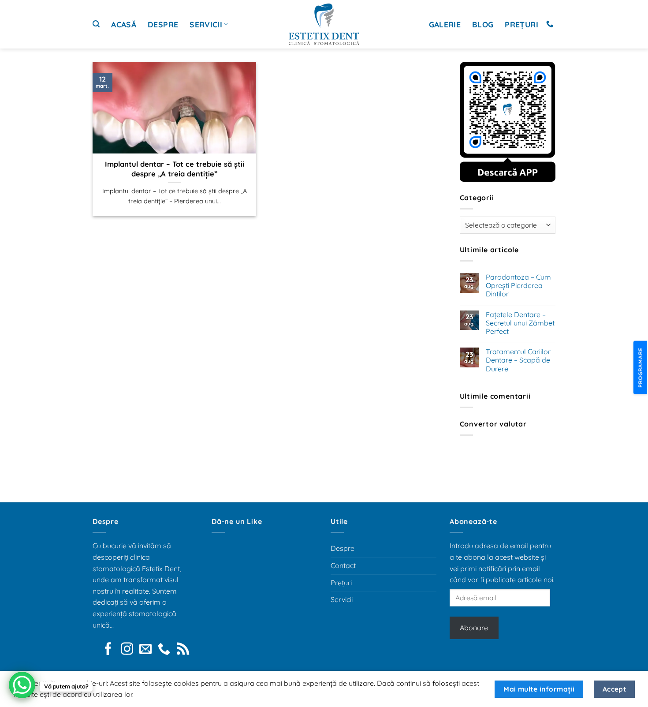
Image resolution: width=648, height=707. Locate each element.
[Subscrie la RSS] (183, 650)
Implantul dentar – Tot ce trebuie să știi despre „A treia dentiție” (174, 168)
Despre (163, 24)
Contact (343, 565)
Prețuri (521, 24)
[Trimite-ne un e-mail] (145, 650)
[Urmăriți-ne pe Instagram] (127, 650)
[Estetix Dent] (324, 24)
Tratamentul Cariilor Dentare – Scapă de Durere (518, 360)
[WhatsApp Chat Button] (22, 685)
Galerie (445, 24)
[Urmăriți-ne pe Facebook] (108, 650)
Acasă (123, 24)
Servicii (206, 24)
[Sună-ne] (549, 24)
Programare (640, 367)
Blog (482, 24)
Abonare (474, 627)
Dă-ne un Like (237, 521)
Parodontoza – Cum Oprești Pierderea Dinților (518, 285)
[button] (96, 24)
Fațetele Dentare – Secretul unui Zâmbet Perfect (520, 323)
